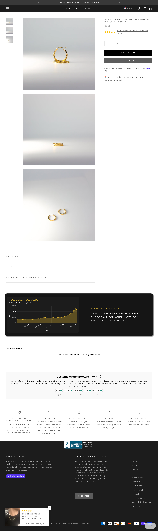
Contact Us (136, 482)
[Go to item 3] (9, 39)
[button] (49, 508)
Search (135, 461)
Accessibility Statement (142, 502)
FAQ (133, 473)
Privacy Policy (137, 494)
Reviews (135, 469)
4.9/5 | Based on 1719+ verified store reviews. (132, 32)
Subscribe (83, 496)
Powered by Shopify (80, 524)
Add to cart (128, 53)
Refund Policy (137, 486)
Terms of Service (139, 498)
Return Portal (137, 490)
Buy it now (128, 60)
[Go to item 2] (9, 30)
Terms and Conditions (84, 481)
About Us (135, 465)
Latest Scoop (137, 477)
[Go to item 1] (9, 21)
